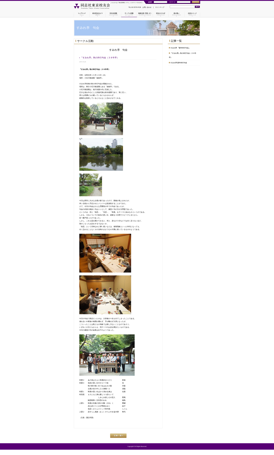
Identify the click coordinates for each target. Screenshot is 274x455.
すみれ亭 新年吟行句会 (179, 63)
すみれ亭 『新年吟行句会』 (180, 48)
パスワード (172, 2)
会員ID (150, 2)
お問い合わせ (146, 7)
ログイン (195, 2)
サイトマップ (159, 7)
